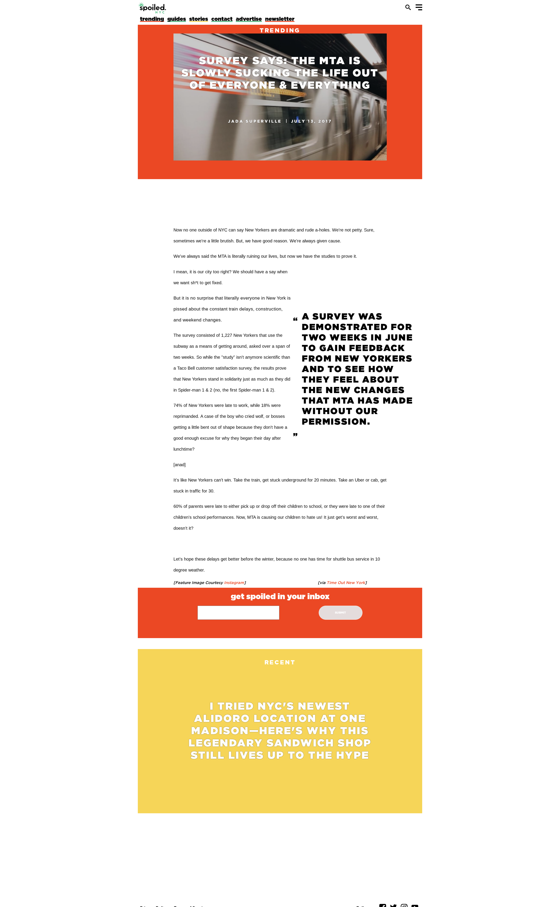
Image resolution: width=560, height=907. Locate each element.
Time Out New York (345, 582)
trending (280, 30)
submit (340, 612)
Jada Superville (255, 121)
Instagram (233, 582)
